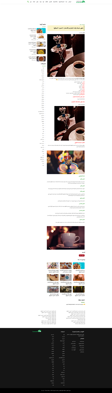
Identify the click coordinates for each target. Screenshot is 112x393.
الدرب (43, 88)
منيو (31, 2)
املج (43, 125)
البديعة (43, 76)
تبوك (40, 2)
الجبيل (43, 78)
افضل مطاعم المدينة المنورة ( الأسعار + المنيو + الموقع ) (76, 316)
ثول (43, 131)
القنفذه (42, 107)
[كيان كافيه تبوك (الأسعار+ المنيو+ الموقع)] (41, 30)
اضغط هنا (67, 93)
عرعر (43, 155)
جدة (66, 2)
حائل (43, 137)
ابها (43, 2)
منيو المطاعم (82, 341)
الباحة (34, 2)
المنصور (42, 115)
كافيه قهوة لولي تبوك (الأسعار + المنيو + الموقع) (79, 283)
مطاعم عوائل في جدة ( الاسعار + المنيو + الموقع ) (77, 315)
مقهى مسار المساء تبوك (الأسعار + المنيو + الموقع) (54, 294)
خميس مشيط (42, 143)
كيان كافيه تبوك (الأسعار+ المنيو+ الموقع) (80, 271)
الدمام (43, 90)
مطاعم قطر (82, 352)
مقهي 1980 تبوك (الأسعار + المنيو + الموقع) (67, 294)
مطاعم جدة (82, 347)
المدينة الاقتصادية (41, 111)
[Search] (28, 2)
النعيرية (43, 117)
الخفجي (42, 86)
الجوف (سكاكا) (41, 80)
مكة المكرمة (55, 2)
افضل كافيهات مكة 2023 (52, 314)
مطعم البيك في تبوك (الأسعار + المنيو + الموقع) (33, 36)
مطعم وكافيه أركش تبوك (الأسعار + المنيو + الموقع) (80, 294)
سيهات (43, 151)
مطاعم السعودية (81, 343)
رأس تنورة (42, 147)
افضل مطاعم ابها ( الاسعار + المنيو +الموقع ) (78, 321)
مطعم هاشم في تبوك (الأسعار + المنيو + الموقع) (32, 51)
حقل (43, 141)
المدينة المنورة (61, 2)
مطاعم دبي (74, 345)
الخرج (43, 84)
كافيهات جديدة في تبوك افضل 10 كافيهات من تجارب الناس (66, 271)
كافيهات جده (74, 350)
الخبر (43, 82)
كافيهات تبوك (82, 255)
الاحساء (42, 72)
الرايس (43, 92)
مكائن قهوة (42, 157)
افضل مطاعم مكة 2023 (81, 319)
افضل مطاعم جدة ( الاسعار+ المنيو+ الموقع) (78, 314)
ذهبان (43, 145)
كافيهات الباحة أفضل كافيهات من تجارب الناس (49, 323)
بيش (43, 127)
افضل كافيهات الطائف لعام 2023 (51, 318)
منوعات (42, 161)
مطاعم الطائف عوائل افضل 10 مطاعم (79, 322)
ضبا (43, 153)
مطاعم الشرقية (81, 345)
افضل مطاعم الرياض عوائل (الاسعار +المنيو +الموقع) (77, 312)
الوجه (43, 123)
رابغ (43, 149)
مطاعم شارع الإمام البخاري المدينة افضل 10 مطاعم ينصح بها (75, 318)
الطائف (46, 2)
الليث (43, 109)
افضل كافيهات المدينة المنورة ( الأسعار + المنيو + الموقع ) (47, 315)
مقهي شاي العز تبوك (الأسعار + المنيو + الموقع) (66, 283)
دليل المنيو (74, 341)
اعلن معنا (42, 390)
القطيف (42, 105)
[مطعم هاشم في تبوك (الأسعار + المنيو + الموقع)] (41, 51)
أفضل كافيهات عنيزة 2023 (52, 319)
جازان (37, 2)
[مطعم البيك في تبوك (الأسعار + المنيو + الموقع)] (41, 37)
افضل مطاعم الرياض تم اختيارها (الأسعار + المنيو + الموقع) (76, 311)
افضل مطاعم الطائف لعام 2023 (80, 323)
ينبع (43, 165)
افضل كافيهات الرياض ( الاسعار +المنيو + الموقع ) (48, 311)
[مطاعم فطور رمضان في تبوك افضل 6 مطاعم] (41, 58)
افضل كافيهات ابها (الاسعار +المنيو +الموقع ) (49, 316)
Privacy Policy (47, 390)
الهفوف (43, 121)
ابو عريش (42, 70)
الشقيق (43, 95)
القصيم (50, 2)
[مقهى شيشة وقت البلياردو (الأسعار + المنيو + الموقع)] (66, 55)
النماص (42, 119)
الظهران (42, 99)
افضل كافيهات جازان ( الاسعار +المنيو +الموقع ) (48, 321)
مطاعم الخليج (82, 350)
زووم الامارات (73, 347)
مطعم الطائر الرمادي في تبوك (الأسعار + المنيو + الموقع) (32, 44)
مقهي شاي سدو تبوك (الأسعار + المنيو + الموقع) (53, 283)
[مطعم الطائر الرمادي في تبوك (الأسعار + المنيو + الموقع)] (41, 44)
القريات (42, 101)
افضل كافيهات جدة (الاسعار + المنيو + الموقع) (49, 312)
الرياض (69, 2)
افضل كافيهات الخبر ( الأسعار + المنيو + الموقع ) (48, 322)
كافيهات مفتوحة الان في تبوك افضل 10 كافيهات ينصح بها (53, 271)
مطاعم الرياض (73, 343)
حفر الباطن (42, 139)
